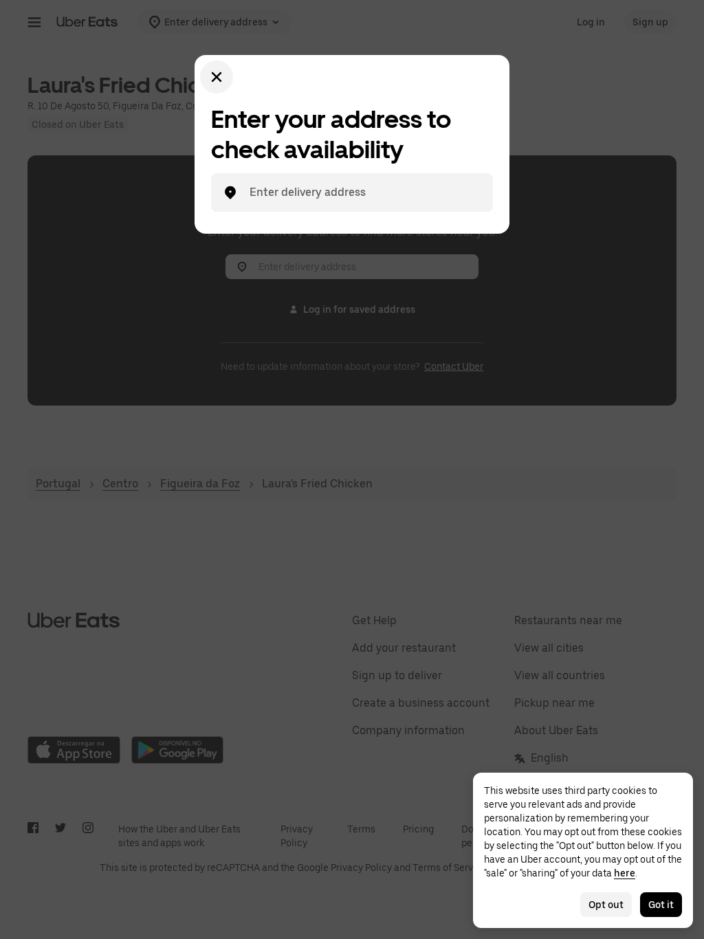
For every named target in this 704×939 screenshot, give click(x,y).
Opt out (606, 904)
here (624, 873)
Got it (661, 904)
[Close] (216, 76)
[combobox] (363, 192)
